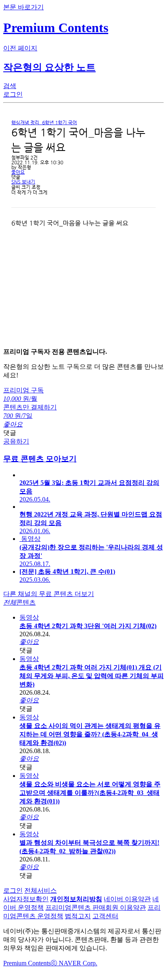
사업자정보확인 (26, 899)
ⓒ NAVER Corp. (74, 963)
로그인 (13, 890)
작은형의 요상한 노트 (49, 67)
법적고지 (78, 916)
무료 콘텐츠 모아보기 (40, 458)
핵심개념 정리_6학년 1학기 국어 (44, 122)
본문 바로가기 (23, 7)
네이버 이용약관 (127, 899)
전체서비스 (40, 890)
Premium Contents (27, 963)
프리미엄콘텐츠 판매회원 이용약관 (95, 907)
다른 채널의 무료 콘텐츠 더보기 (48, 593)
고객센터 (105, 916)
